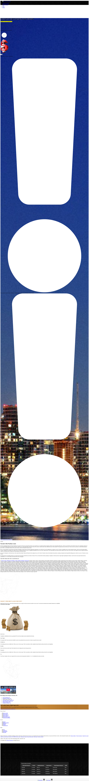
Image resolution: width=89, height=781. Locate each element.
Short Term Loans (30, 736)
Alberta (4, 721)
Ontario (4, 724)
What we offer (5, 713)
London (16, 560)
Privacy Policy (5, 715)
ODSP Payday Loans (16, 736)
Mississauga (9, 560)
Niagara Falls (27, 560)
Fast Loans (35, 736)
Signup (3, 7)
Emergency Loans (24, 736)
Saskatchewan (5, 725)
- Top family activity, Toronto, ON (8, 700)
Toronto (2, 560)
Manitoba (4, 723)
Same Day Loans (85, 735)
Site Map (4, 732)
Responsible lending (6, 716)
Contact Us (5, 730)
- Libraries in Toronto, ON (6, 698)
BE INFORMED (5, 4)
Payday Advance (79, 735)
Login (3, 6)
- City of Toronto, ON (6, 697)
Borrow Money (73, 735)
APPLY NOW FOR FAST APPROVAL (6, 539)
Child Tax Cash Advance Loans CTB (6, 736)
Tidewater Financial (9, 740)
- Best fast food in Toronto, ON (7, 701)
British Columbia (6, 722)
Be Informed (5, 731)
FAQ (3, 5)
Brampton (13, 560)
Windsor (19, 560)
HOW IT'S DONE (5, 3)
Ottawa (5, 560)
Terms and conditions (6, 717)
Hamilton (22, 560)
